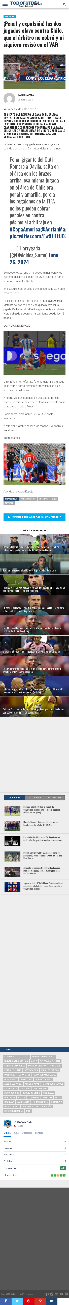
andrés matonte (28, 499)
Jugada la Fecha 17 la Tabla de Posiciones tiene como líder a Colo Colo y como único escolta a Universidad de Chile (43, 886)
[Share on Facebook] (6, 1301)
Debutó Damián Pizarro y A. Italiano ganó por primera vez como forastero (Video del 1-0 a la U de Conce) (42, 855)
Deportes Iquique (13, 1111)
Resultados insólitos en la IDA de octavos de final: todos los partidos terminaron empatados (42, 839)
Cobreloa (33, 1097)
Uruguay (9, 1102)
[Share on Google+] (40, 1301)
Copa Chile (24, 1075)
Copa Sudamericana (44, 1075)
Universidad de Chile (43, 1057)
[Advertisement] (34, 754)
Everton (47, 1097)
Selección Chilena (50, 1061)
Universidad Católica (16, 1061)
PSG (28, 1111)
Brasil (21, 1097)
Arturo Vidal (32, 1084)
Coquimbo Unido (31, 1093)
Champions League (53, 1084)
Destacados (31, 1070)
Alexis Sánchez (13, 1084)
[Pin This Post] (28, 1301)
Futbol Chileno (12, 1070)
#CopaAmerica (25, 229)
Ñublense (9, 1097)
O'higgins (25, 1088)
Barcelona (23, 1102)
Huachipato (10, 1079)
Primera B (55, 1066)
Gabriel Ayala (26, 95)
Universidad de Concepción (37, 1106)
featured (9, 503)
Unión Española (50, 1070)
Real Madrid (40, 1088)
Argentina (43, 499)
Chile (54, 499)
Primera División (37, 1066)
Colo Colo (23, 1057)
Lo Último (36, 798)
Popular (16, 798)
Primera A (56, 1102)
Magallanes (11, 1106)
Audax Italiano (43, 1079)
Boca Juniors (11, 1093)
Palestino (9, 1075)
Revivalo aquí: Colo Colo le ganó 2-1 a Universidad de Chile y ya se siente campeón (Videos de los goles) (41, 810)
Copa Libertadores (14, 1066)
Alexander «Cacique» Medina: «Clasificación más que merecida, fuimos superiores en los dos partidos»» (41, 871)
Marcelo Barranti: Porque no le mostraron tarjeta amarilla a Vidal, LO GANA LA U (40, 823)
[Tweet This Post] (17, 1301)
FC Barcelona (40, 1102)
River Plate (10, 1088)
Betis (57, 1097)
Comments (56, 798)
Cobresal (48, 1093)
